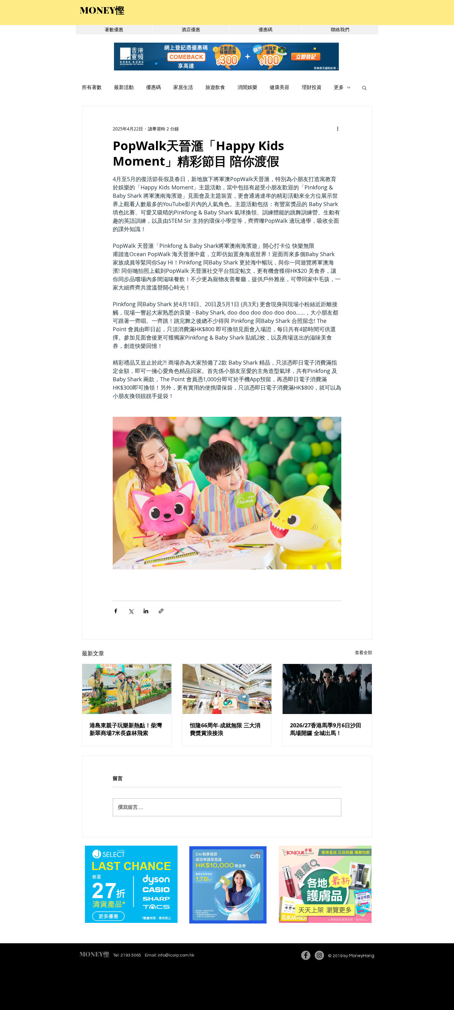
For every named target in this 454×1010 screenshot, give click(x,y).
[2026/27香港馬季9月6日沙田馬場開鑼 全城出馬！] (327, 689)
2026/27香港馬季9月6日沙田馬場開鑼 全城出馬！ (325, 729)
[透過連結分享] (161, 611)
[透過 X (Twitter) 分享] (131, 611)
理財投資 (312, 87)
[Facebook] (305, 955)
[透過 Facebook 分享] (116, 611)
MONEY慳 (94, 954)
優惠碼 (153, 87)
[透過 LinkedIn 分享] (146, 611)
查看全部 (363, 652)
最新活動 (124, 87)
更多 (339, 87)
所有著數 (92, 87)
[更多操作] (337, 128)
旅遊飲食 (215, 87)
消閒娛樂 (247, 87)
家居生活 (183, 87)
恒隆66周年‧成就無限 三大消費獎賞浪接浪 (225, 729)
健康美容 (279, 87)
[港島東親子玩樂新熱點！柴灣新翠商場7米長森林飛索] (126, 689)
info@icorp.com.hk (176, 955)
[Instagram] (319, 955)
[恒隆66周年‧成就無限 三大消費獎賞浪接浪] (227, 689)
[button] (364, 87)
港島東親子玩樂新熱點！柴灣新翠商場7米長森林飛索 (126, 729)
